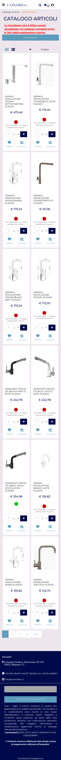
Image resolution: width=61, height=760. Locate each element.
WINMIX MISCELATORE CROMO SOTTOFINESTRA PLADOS (14, 101)
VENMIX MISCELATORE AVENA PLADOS (13, 582)
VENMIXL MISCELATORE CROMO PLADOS (42, 295)
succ (36, 634)
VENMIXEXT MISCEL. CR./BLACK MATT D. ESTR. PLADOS (16, 391)
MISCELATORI (29, 12)
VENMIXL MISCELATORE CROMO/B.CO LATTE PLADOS (44, 100)
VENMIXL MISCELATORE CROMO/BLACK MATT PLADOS (13, 296)
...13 (27, 634)
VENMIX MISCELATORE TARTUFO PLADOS (43, 582)
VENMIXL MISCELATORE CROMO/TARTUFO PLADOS (43, 199)
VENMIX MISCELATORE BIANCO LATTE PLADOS (41, 487)
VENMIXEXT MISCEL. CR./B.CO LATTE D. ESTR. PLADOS (44, 391)
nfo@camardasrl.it (15, 679)
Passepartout (36, 758)
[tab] (8, 50)
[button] (30, 699)
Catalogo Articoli (10, 12)
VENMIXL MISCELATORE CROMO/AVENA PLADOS (13, 199)
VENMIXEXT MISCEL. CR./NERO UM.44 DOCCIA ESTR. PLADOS (16, 487)
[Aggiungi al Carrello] (23, 134)
